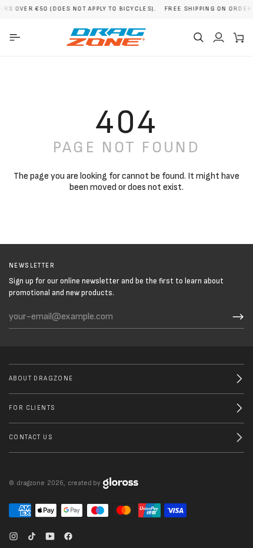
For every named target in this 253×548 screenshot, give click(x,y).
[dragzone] (106, 37)
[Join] (238, 317)
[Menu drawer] (17, 37)
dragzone (30, 483)
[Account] (218, 37)
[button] (198, 37)
